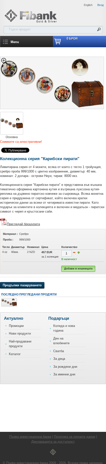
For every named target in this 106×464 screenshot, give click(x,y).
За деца (59, 359)
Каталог (15, 354)
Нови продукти (20, 333)
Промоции (16, 326)
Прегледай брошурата (23, 224)
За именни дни (64, 374)
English (88, 4)
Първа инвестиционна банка (30, 437)
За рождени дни (65, 366)
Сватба (58, 351)
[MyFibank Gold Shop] (30, 22)
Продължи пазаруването (22, 285)
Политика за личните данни (74, 437)
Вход (100, 4)
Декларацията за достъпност (53, 441)
